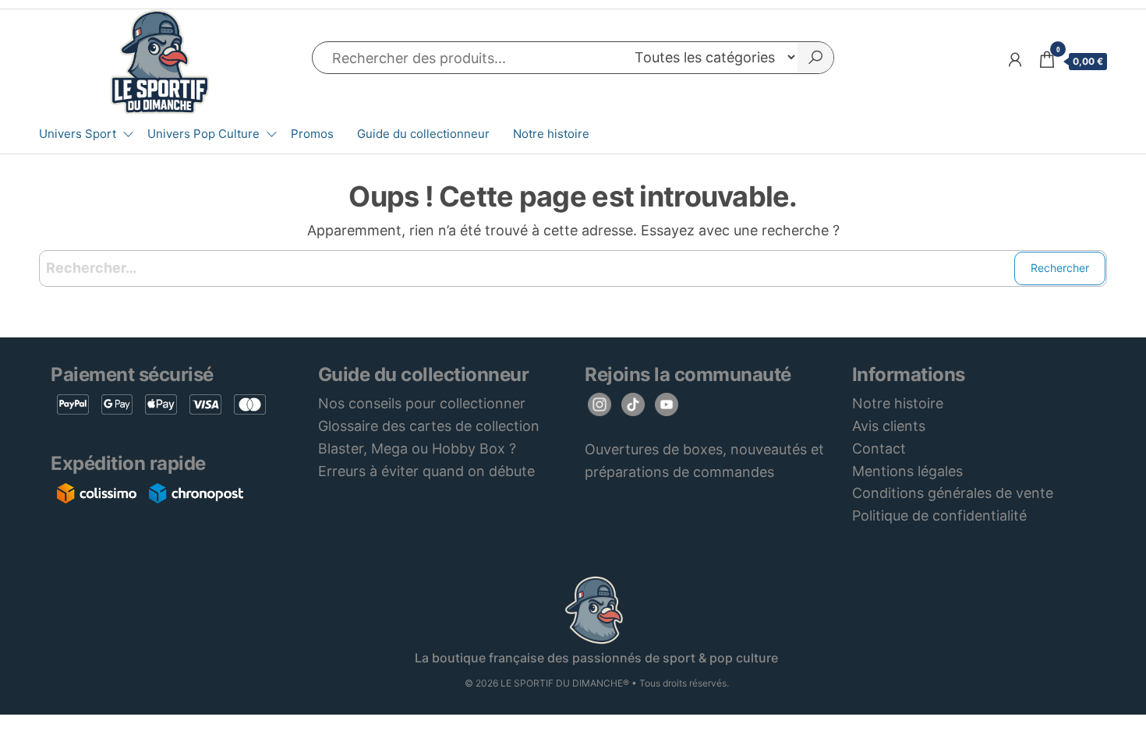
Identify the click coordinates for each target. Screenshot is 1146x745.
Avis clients (888, 426)
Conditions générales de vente (952, 493)
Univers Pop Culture (203, 133)
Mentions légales (907, 471)
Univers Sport (77, 133)
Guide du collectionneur (423, 133)
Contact (879, 448)
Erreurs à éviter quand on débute (426, 471)
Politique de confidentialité (939, 515)
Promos (312, 133)
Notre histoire (551, 133)
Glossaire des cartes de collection (428, 426)
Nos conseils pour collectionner (421, 403)
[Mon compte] (1015, 60)
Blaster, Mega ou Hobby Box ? (417, 448)
